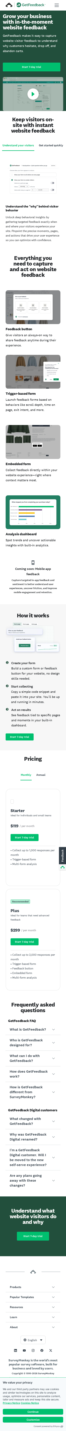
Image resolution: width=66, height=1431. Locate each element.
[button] (33, 1029)
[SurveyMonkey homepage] (9, 5)
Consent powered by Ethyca (46, 1426)
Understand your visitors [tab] (18, 145)
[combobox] (33, 1340)
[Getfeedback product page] (31, 5)
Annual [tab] (40, 775)
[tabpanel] (33, 200)
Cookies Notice (30, 1402)
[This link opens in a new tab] (15, 1350)
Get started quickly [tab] (51, 145)
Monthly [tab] (26, 775)
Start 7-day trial (31, 67)
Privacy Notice (11, 1402)
